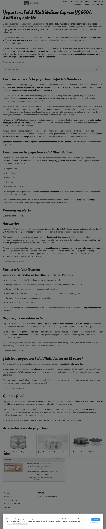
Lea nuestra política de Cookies (18, 524)
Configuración (93, 522)
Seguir (96, 519)
